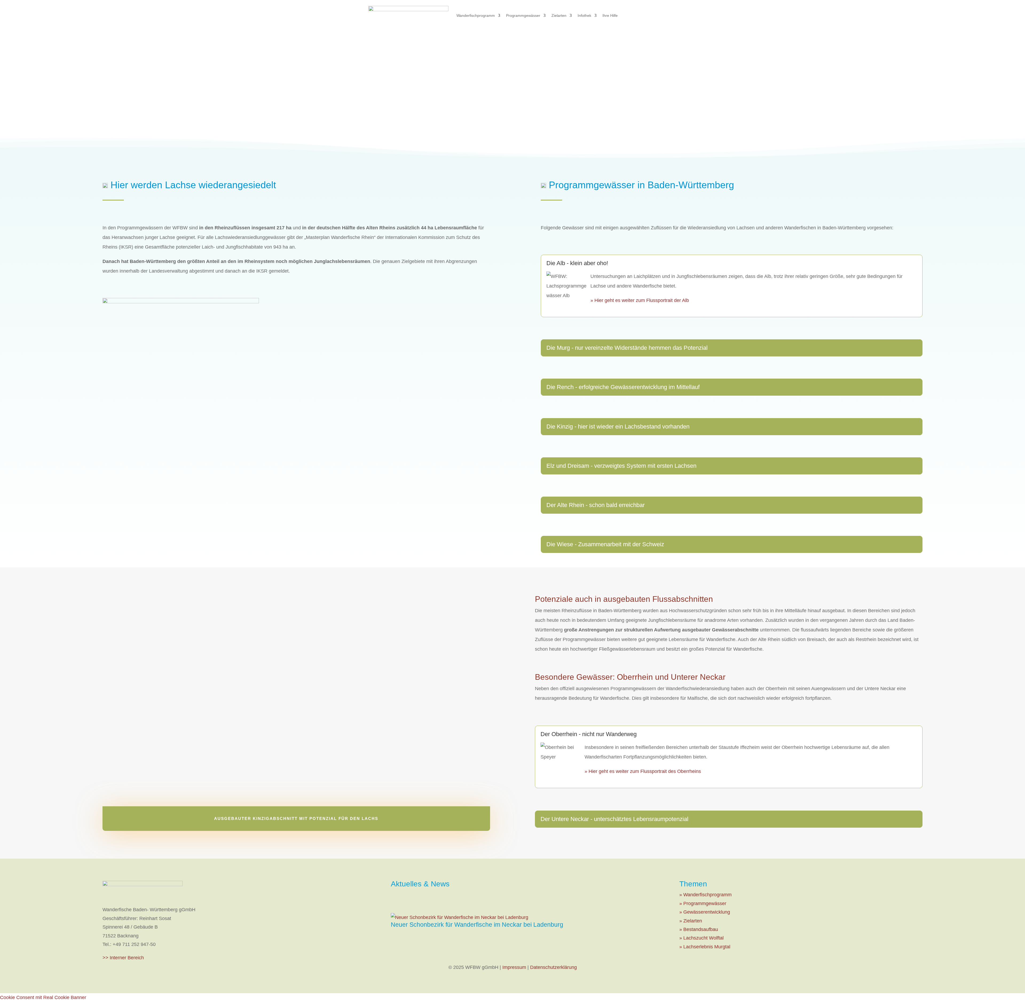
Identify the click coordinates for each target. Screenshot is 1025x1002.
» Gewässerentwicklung (704, 912)
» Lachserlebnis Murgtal (704, 946)
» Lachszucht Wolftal (701, 938)
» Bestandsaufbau (698, 929)
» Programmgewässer (702, 903)
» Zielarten (690, 921)
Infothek (584, 15)
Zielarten (558, 15)
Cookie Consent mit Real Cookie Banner (43, 997)
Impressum (514, 967)
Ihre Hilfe (610, 15)
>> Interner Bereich (123, 957)
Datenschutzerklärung (553, 967)
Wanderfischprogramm (475, 15)
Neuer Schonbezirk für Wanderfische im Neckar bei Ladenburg (477, 924)
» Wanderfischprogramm (705, 894)
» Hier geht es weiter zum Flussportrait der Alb (639, 300)
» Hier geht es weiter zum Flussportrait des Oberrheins (643, 771)
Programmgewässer (523, 15)
